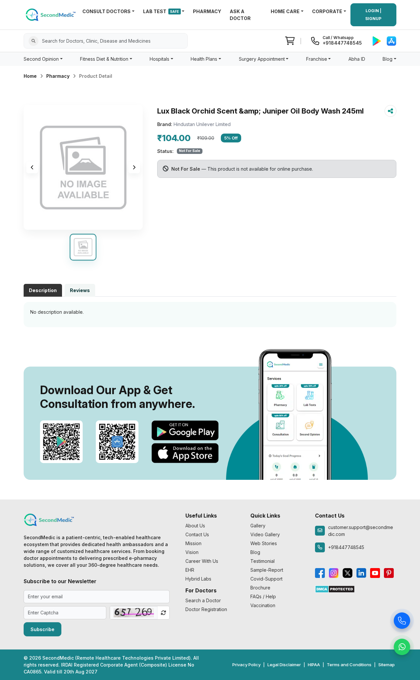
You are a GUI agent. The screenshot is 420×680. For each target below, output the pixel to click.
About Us (195, 525)
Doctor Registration (206, 609)
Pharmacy (58, 76)
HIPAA (314, 664)
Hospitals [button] (159, 59)
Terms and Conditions (349, 664)
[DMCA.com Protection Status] (335, 588)
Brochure (260, 587)
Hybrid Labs (198, 579)
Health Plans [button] (204, 59)
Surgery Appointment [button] (262, 59)
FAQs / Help (263, 596)
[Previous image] (32, 167)
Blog (255, 552)
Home (30, 76)
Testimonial (262, 561)
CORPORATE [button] (327, 11)
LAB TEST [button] (161, 11)
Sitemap (386, 664)
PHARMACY (207, 11)
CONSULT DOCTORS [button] (106, 11)
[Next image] (134, 167)
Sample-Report (266, 570)
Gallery (257, 525)
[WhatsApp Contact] (402, 648)
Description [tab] (43, 290)
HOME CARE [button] (285, 11)
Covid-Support (266, 579)
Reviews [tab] (80, 290)
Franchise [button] (316, 59)
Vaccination (262, 605)
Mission (193, 543)
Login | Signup (373, 14)
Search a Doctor (203, 600)
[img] (83, 167)
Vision (192, 552)
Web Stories (263, 543)
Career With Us (201, 561)
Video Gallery (265, 534)
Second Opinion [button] (41, 59)
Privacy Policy (246, 664)
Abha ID (356, 59)
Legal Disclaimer (284, 664)
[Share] (390, 111)
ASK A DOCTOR (240, 15)
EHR (189, 570)
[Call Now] (402, 621)
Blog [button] (387, 59)
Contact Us (197, 534)
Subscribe (42, 629)
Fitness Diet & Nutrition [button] (104, 59)
